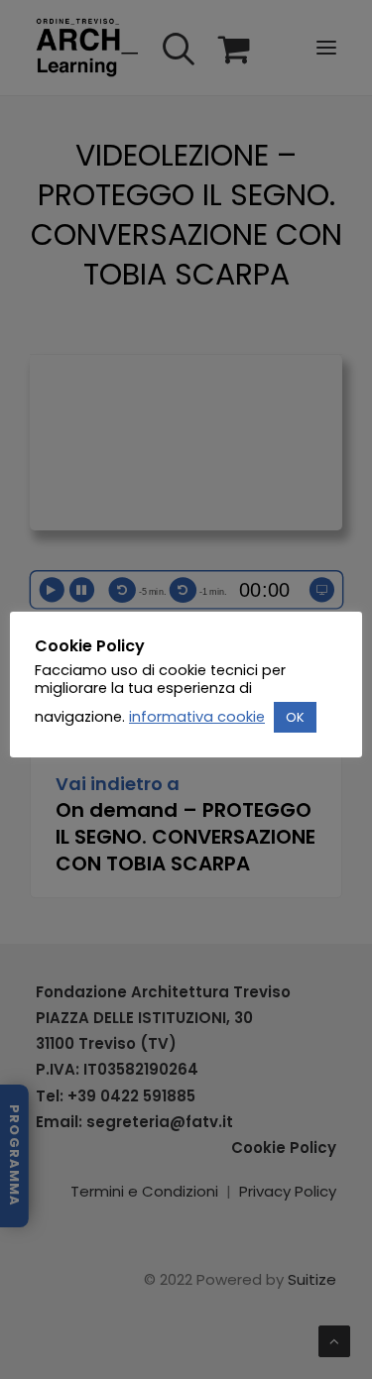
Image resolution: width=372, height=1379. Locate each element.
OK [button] (295, 717)
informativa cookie (197, 717)
